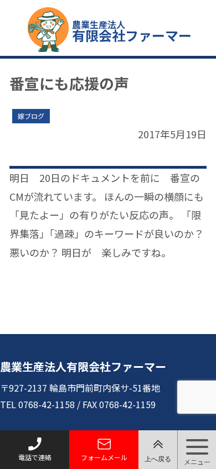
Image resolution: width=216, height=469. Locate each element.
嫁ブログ (31, 116)
